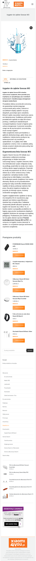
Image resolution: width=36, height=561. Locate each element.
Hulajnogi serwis (8, 444)
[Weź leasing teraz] (13, 527)
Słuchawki (7, 391)
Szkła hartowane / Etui (10, 395)
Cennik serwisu (8, 440)
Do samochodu (8, 376)
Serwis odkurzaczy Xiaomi (11, 451)
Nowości (5, 410)
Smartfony (5, 421)
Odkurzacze (6, 414)
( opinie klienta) (13, 60)
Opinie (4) (7, 82)
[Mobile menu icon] (32, 4)
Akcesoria (5, 373)
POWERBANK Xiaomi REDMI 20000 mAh (23, 245)
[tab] (5, 79)
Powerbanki (7, 388)
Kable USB (7, 380)
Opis (5, 79)
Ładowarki (7, 384)
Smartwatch (6, 429)
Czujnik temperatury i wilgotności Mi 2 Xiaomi (23, 262)
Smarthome (6, 425)
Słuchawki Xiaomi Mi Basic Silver (22, 331)
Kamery (5, 406)
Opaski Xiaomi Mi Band (10, 433)
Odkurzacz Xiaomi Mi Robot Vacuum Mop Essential (21, 297)
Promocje (5, 418)
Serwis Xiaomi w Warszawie (11, 448)
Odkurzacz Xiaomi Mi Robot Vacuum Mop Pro (21, 280)
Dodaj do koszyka (19, 255)
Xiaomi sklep (6, 455)
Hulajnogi (5, 403)
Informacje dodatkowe (18, 79)
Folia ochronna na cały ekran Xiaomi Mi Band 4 (21, 315)
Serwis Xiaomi (6, 436)
